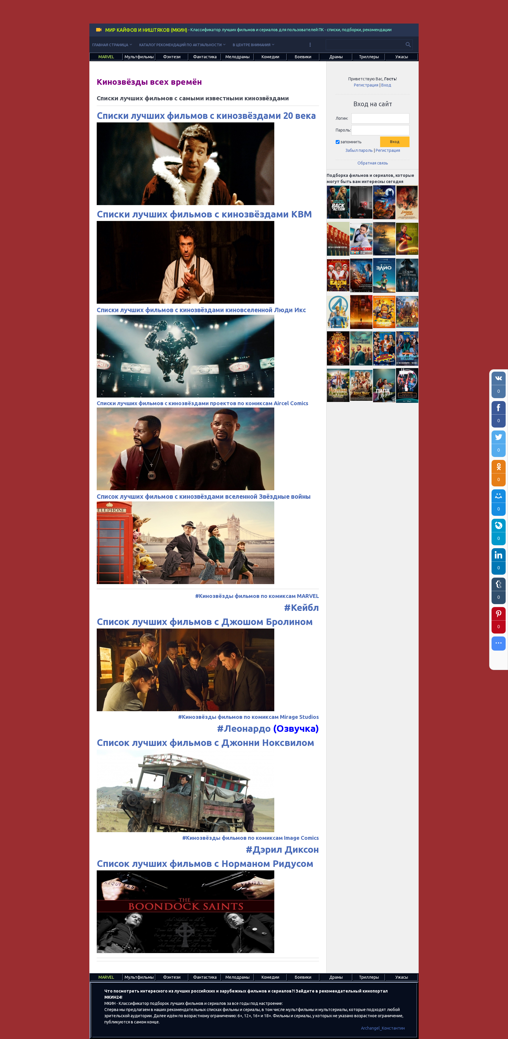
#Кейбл (301, 607)
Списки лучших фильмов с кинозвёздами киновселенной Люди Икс (201, 309)
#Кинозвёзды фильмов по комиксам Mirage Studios (248, 717)
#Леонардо (244, 728)
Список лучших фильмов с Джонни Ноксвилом (205, 742)
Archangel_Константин (383, 1028)
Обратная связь (372, 163)
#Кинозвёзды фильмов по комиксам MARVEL (257, 596)
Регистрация (366, 85)
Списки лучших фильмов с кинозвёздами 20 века (206, 115)
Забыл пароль (359, 150)
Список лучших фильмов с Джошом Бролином (205, 621)
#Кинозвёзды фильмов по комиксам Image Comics (250, 838)
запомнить (351, 141)
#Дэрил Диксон (282, 849)
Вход (386, 85)
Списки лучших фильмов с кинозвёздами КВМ (204, 214)
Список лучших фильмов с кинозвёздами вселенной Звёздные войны (204, 496)
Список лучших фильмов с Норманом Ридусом (205, 863)
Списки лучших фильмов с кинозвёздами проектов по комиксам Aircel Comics (202, 403)
